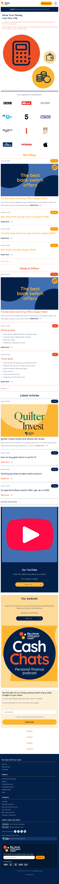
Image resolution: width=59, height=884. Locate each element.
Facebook (30, 743)
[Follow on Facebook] (21, 831)
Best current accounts (8, 812)
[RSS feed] (25, 831)
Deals (3, 792)
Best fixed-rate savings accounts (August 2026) (25, 216)
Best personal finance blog (22, 9)
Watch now (28, 584)
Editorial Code (6, 767)
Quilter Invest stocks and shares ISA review (23, 438)
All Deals (3, 388)
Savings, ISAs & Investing (9, 779)
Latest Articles (29, 395)
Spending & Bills (6, 789)
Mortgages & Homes (8, 787)
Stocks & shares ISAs (8, 804)
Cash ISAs (4, 801)
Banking (4, 781)
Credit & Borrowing (7, 784)
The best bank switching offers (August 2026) (24, 198)
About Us (4, 764)
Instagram (29, 731)
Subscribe (40, 857)
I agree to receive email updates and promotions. (30, 717)
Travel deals (7, 358)
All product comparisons (9, 815)
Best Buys (29, 155)
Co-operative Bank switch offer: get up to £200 (25, 490)
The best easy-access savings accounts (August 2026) (28, 233)
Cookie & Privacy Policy (37, 870)
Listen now (28, 618)
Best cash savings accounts (10, 807)
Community (29, 749)
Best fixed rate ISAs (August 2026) (18, 249)
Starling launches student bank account (21, 473)
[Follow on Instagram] (18, 831)
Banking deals (8, 330)
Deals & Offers (29, 268)
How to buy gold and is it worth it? (18, 457)
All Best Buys (4, 261)
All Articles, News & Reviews (9, 502)
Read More (34, 205)
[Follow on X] (15, 831)
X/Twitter (29, 737)
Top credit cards (6, 809)
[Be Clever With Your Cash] (5, 3)
